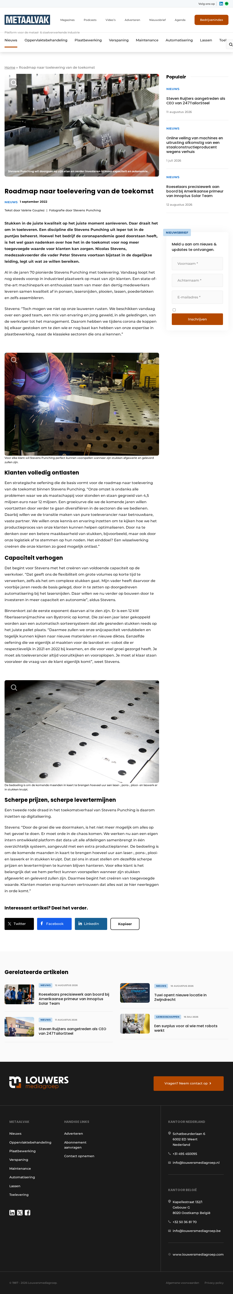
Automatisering (179, 40)
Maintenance (147, 40)
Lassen (206, 40)
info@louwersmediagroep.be (197, 1231)
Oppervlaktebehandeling (46, 40)
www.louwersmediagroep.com (198, 1254)
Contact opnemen (79, 1156)
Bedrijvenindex (211, 20)
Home (10, 67)
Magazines (67, 20)
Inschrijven (197, 319)
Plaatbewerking (88, 40)
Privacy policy (214, 1282)
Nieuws (11, 40)
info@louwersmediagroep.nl (196, 1163)
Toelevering (19, 1195)
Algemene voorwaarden (182, 1282)
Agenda (180, 20)
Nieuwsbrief (157, 20)
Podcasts (90, 20)
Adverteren (132, 20)
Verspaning (119, 40)
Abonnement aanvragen (75, 1144)
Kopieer (125, 924)
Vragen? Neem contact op (186, 1083)
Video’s (111, 20)
